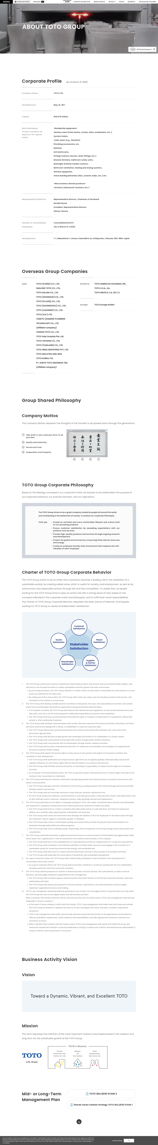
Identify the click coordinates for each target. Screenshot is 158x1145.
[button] (99, 2)
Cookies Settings (117, 1140)
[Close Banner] (154, 1140)
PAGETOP (79, 1122)
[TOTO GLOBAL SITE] (6, 2)
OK (129, 1140)
